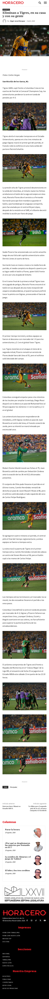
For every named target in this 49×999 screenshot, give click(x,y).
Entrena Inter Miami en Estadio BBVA (11, 807)
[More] (42, 62)
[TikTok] (35, 920)
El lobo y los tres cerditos (17, 870)
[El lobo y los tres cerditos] (38, 874)
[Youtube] (44, 920)
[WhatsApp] (24, 62)
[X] (18, 62)
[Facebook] (12, 62)
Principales (13, 787)
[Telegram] (30, 62)
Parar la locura (12, 829)
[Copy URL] (36, 62)
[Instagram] (31, 920)
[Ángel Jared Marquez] (5, 21)
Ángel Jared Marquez (17, 21)
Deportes (6, 9)
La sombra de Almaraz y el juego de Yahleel (18, 858)
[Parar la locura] (38, 833)
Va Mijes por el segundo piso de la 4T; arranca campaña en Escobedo (37, 808)
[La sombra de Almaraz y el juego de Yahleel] (38, 860)
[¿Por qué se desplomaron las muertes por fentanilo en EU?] (38, 847)
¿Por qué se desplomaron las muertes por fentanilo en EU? (17, 845)
